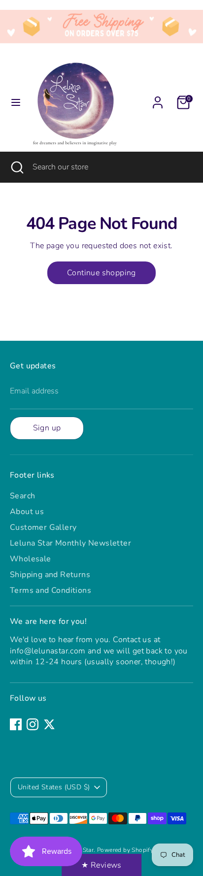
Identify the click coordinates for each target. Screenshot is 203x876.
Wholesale (30, 558)
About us (27, 511)
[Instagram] (32, 724)
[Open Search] (16, 167)
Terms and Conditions (50, 590)
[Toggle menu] (16, 102)
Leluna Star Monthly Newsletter (70, 543)
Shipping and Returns (50, 574)
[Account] (158, 98)
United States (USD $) (54, 787)
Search (22, 495)
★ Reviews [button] (101, 865)
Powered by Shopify (125, 850)
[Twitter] (49, 724)
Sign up (47, 427)
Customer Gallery (43, 527)
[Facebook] (16, 724)
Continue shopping (101, 272)
